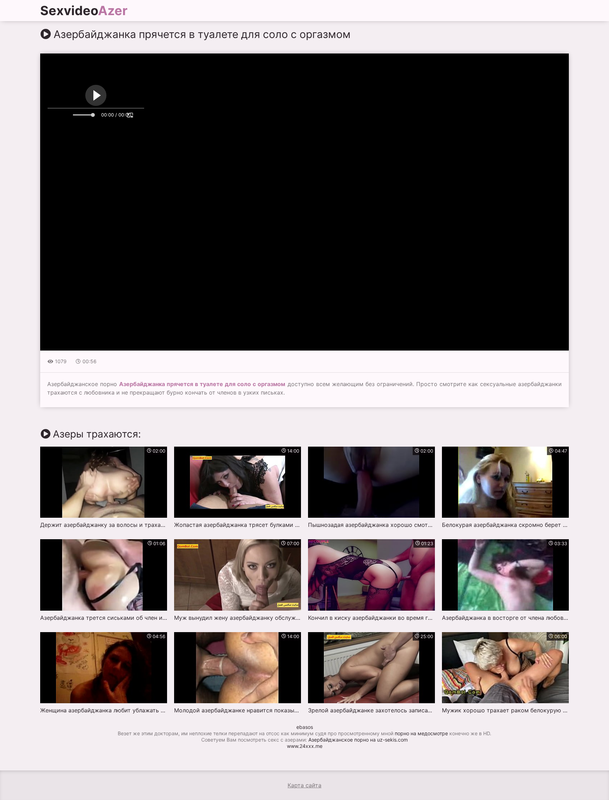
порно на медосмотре (421, 733)
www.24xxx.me (304, 746)
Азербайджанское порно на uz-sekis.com (358, 740)
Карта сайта (304, 785)
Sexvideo (84, 11)
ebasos (304, 727)
